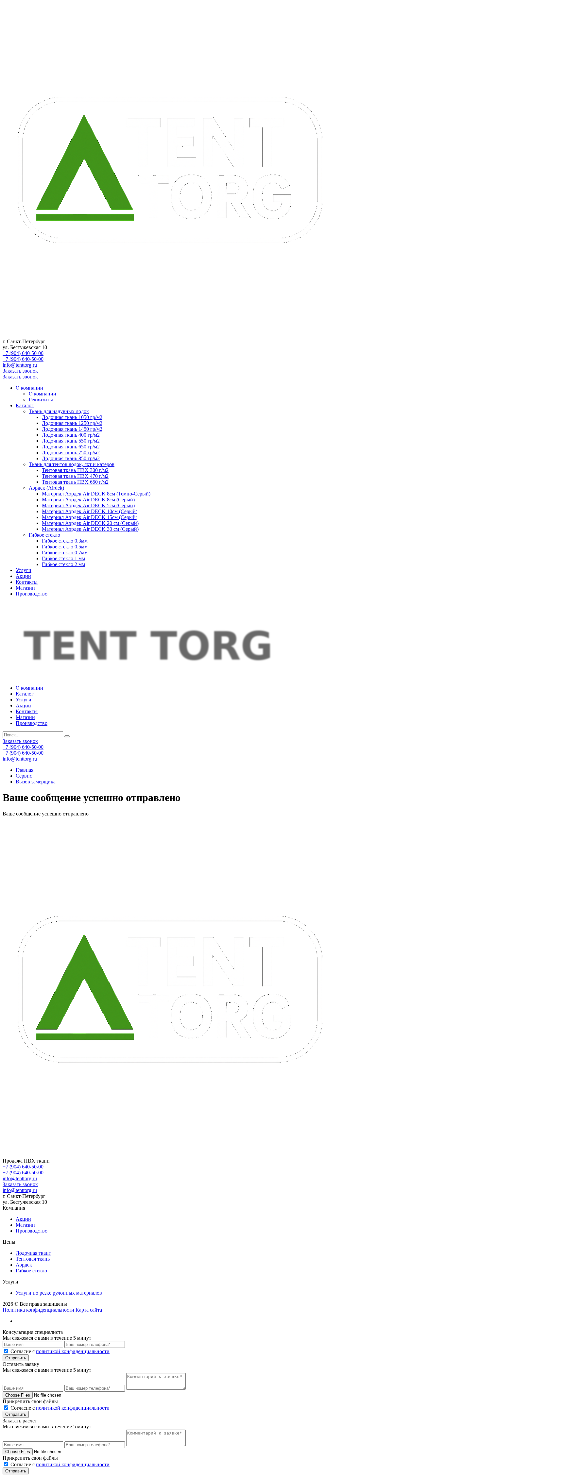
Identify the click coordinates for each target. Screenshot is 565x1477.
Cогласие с (60, 1351)
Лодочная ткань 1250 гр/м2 (72, 423)
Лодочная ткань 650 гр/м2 (71, 446)
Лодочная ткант (33, 1253)
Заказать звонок (20, 371)
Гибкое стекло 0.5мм (65, 546)
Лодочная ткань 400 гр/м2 (71, 435)
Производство (31, 593)
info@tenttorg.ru (20, 365)
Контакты (27, 582)
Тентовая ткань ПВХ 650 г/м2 (75, 482)
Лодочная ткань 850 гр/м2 (71, 458)
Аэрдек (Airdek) (46, 488)
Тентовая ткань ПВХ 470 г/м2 (75, 476)
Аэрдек (24, 1264)
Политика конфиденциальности (38, 1310)
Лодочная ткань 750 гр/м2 (71, 452)
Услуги (23, 570)
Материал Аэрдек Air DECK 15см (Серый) (89, 517)
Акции (23, 576)
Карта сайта (89, 1310)
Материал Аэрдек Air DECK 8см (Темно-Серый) (96, 493)
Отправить (15, 1357)
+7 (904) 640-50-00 (23, 353)
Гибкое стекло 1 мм (63, 558)
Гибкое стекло (44, 535)
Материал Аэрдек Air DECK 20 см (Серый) (90, 523)
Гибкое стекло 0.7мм (65, 552)
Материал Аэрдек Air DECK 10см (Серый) (89, 511)
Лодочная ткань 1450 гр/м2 (72, 429)
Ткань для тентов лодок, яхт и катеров (71, 464)
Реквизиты (41, 399)
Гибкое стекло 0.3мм (65, 541)
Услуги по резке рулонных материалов (59, 1293)
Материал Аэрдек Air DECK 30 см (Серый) (90, 529)
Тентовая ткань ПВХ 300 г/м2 (75, 470)
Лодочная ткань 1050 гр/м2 (72, 417)
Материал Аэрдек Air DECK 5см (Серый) (88, 505)
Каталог (25, 405)
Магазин (25, 588)
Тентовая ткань (33, 1259)
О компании (29, 388)
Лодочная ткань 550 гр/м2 (71, 441)
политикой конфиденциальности (73, 1351)
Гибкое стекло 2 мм (63, 564)
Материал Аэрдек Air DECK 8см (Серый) (88, 499)
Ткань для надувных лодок (59, 411)
